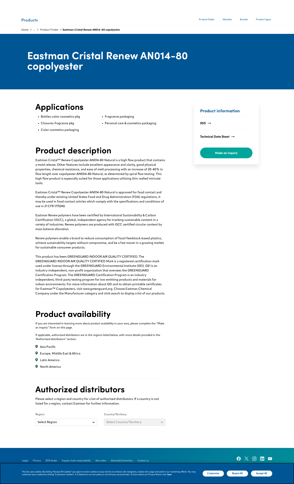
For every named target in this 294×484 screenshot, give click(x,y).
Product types (263, 19)
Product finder (207, 19)
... (34, 29)
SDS (203, 123)
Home (25, 29)
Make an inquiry (226, 153)
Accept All (261, 473)
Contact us (143, 460)
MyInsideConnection (122, 460)
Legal (25, 460)
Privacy (37, 460)
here (169, 475)
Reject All (237, 473)
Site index (100, 460)
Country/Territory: (115, 414)
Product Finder (49, 29)
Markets (227, 19)
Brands (244, 19)
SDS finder (51, 460)
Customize (213, 473)
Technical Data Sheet (214, 137)
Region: (40, 414)
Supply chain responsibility (76, 460)
